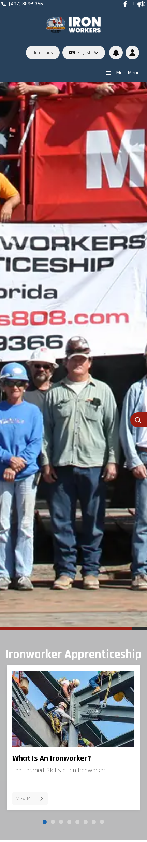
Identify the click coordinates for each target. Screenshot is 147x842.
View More (26, 799)
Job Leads (43, 53)
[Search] (138, 419)
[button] (132, 52)
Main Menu (128, 72)
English (84, 53)
